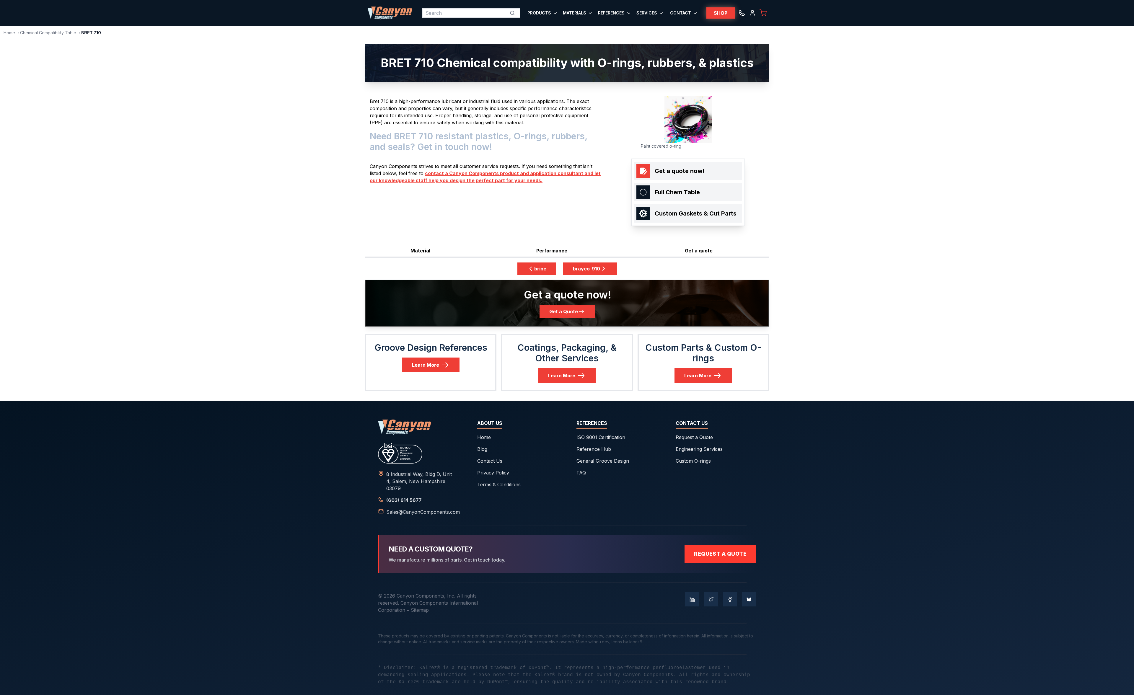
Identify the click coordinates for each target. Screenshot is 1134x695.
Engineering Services (699, 449)
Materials (574, 12)
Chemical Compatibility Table (48, 32)
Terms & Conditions (499, 484)
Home (9, 32)
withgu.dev (598, 641)
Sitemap (420, 610)
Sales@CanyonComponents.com (423, 512)
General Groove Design (602, 461)
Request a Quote (694, 437)
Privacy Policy (493, 473)
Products (539, 12)
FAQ (581, 473)
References (611, 12)
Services (646, 12)
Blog (482, 449)
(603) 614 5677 (404, 500)
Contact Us (489, 461)
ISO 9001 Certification (600, 437)
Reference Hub (593, 449)
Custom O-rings (693, 461)
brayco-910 (586, 269)
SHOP (720, 13)
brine (540, 269)
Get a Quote (563, 311)
